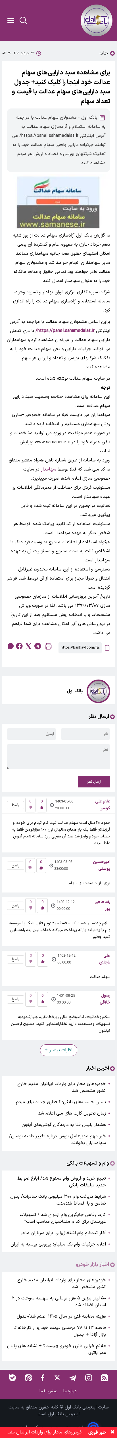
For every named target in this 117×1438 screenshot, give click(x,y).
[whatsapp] (10, 646)
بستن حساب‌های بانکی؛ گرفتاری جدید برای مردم (61, 1102)
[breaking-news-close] (112, 1432)
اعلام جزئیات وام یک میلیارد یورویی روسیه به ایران (58, 1244)
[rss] (104, 1377)
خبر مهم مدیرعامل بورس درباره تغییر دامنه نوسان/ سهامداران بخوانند (57, 1139)
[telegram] (37, 646)
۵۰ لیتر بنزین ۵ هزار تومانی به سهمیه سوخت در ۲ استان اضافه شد (59, 1302)
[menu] (11, 20)
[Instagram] (88, 1377)
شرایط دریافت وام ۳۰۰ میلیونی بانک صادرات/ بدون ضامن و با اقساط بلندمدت (58, 1200)
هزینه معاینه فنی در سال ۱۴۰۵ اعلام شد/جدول (61, 1316)
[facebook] (19, 646)
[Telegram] (72, 1377)
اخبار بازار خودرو (92, 1264)
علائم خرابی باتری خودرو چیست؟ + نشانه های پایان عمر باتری (56, 1349)
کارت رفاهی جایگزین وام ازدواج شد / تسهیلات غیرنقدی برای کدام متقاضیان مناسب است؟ (63, 1218)
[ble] (12, 1377)
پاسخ (15, 805)
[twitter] (28, 646)
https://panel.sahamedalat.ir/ (65, 330)
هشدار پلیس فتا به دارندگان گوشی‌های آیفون (64, 1124)
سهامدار (48, 469)
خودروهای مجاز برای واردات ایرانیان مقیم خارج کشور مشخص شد (61, 1087)
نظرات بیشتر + (58, 1050)
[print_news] (48, 648)
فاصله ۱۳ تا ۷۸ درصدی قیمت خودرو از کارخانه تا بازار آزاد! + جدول (59, 1331)
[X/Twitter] (56, 1377)
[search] (23, 20)
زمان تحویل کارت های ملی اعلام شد (72, 1113)
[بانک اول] (96, 20)
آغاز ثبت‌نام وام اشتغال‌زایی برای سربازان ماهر (63, 1233)
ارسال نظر (94, 782)
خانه (103, 53)
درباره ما (70, 1391)
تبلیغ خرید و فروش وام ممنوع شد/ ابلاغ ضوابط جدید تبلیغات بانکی (61, 1182)
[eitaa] (28, 1377)
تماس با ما (49, 1391)
